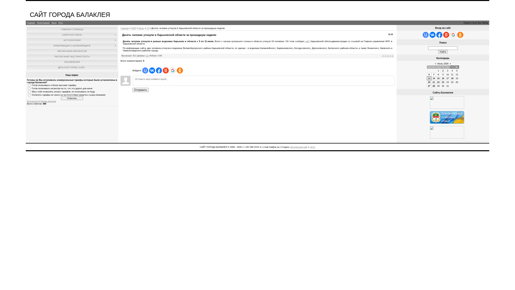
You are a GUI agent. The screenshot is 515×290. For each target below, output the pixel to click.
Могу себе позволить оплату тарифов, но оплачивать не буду (63, 91)
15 (438, 78)
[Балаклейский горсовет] (447, 138)
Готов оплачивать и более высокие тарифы (54, 85)
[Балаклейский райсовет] (447, 123)
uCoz (312, 147)
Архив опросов (48, 101)
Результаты (33, 101)
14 (434, 78)
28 (434, 86)
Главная (31, 23)
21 (434, 82)
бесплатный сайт (299, 147)
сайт (307, 41)
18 (452, 78)
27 (429, 86)
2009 (133, 28)
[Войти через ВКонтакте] (152, 70)
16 (443, 78)
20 (429, 82)
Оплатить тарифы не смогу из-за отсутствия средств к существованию (68, 95)
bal (147, 56)
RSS (60, 23)
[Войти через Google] (173, 70)
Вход (54, 23)
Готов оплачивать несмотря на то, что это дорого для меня (62, 88)
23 (443, 82)
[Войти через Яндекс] (166, 70)
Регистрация (43, 23)
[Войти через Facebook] (159, 70)
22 (438, 82)
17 (447, 78)
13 (147, 28)
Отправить (140, 89)
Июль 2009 (442, 63)
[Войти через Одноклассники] (180, 70)
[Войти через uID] (145, 70)
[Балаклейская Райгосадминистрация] (447, 108)
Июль (141, 28)
